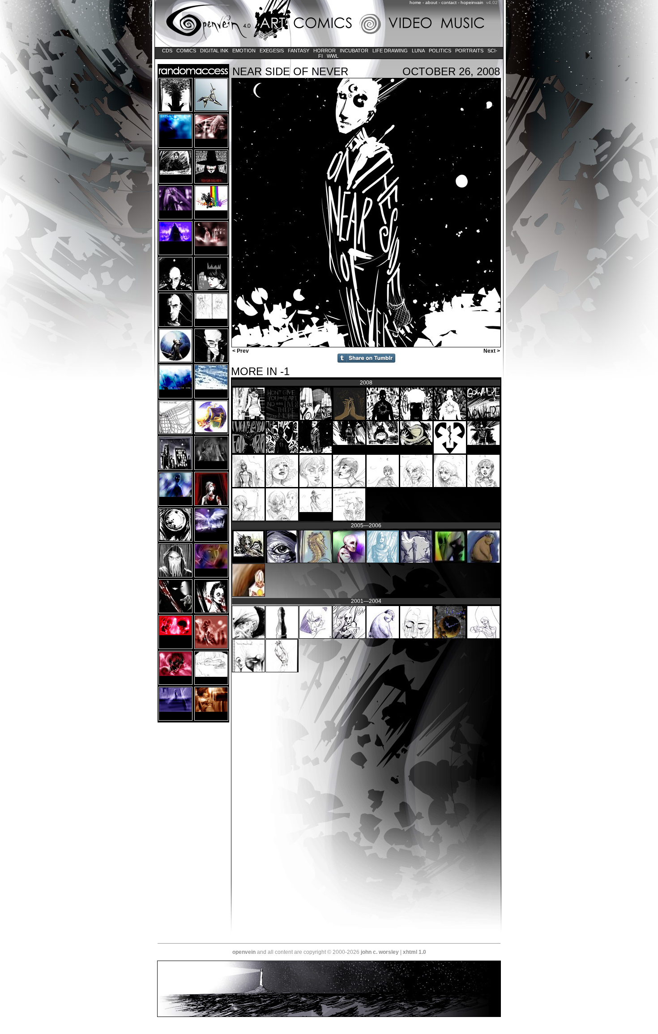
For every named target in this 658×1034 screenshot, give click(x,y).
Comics (186, 50)
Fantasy (298, 50)
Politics (440, 50)
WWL (332, 56)
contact (449, 2)
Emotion (244, 50)
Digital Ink (214, 50)
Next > (492, 351)
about (431, 2)
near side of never (290, 71)
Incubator (354, 50)
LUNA (418, 50)
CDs (167, 50)
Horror (324, 50)
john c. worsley (380, 952)
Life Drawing (390, 50)
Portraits (469, 50)
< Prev (240, 351)
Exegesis (271, 50)
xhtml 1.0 (414, 952)
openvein (244, 952)
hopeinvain (472, 2)
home (415, 2)
